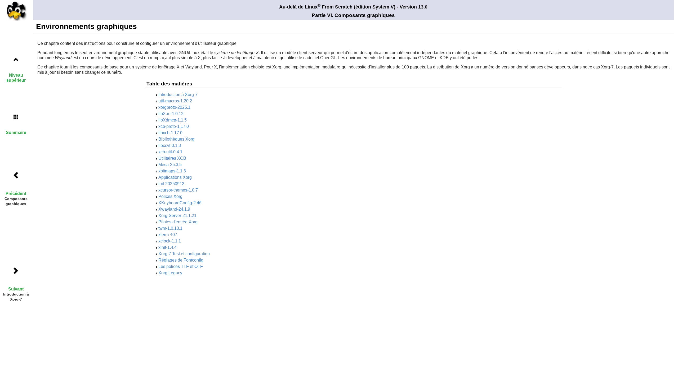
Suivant (16, 289)
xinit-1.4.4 (167, 247)
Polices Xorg (170, 196)
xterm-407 (167, 234)
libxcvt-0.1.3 (169, 145)
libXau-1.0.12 (171, 113)
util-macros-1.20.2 (175, 101)
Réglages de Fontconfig (180, 260)
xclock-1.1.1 (169, 241)
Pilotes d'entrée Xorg (178, 222)
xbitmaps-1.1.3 (172, 171)
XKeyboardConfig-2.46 (180, 203)
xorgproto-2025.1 (174, 107)
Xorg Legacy (170, 273)
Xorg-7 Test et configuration (184, 253)
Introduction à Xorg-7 (178, 94)
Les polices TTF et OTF (180, 266)
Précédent (16, 193)
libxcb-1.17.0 (170, 133)
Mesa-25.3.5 (170, 164)
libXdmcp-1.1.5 (172, 120)
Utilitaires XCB (172, 158)
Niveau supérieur (16, 78)
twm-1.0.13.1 (170, 228)
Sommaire (16, 132)
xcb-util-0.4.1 (170, 152)
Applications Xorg (175, 177)
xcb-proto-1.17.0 (173, 126)
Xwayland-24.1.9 (174, 209)
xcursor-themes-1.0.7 (178, 190)
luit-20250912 (171, 183)
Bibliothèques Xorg (176, 139)
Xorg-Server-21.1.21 (177, 215)
